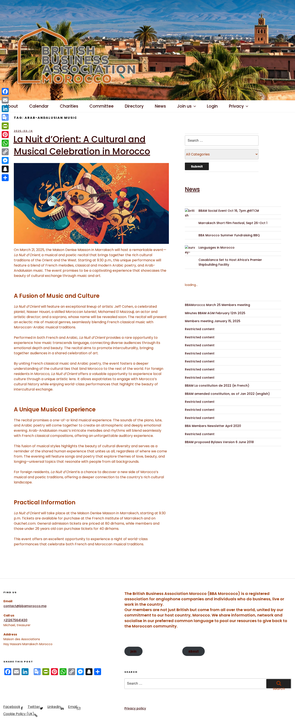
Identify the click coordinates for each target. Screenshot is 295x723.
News (160, 106)
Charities (69, 106)
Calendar (39, 106)
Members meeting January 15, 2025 (212, 321)
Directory (134, 106)
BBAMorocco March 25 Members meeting (217, 305)
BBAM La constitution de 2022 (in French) (217, 385)
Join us (184, 106)
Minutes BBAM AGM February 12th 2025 (215, 313)
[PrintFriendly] (5, 126)
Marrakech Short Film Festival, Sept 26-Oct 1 (232, 223)
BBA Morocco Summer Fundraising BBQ (229, 235)
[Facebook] (5, 91)
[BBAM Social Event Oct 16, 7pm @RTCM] (190, 213)
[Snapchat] (5, 169)
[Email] (5, 100)
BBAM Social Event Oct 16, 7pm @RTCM (228, 211)
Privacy (236, 106)
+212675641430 (15, 620)
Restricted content (199, 329)
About (11, 106)
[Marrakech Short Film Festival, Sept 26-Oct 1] (190, 226)
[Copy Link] (5, 151)
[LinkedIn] (5, 108)
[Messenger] (5, 160)
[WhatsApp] (5, 143)
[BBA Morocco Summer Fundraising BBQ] (190, 238)
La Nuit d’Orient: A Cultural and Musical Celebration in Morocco (81, 145)
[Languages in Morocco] (190, 250)
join (133, 651)
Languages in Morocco (216, 247)
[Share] (5, 177)
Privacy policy (135, 708)
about (193, 651)
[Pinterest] (5, 134)
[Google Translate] (5, 117)
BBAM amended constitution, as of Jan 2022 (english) (227, 394)
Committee (101, 106)
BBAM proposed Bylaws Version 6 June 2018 (219, 442)
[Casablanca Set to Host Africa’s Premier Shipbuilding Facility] (190, 262)
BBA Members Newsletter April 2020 (213, 426)
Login (212, 106)
